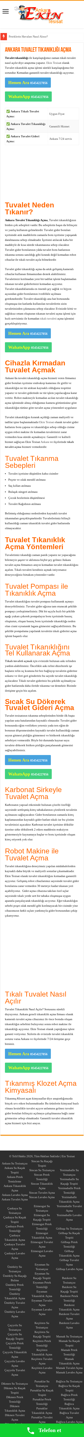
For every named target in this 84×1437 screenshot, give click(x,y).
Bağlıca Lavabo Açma (69, 1422)
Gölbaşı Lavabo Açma (69, 1269)
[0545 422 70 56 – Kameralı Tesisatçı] (42, 13)
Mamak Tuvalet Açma (69, 1368)
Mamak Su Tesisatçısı (69, 1336)
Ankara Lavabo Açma (15, 1195)
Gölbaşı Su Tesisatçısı (69, 1228)
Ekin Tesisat (46, 422)
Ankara (13, 36)
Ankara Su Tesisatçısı (15, 1163)
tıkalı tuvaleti (48, 318)
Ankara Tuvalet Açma (15, 1199)
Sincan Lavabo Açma (42, 1197)
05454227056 (27, 82)
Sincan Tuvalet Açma (42, 1192)
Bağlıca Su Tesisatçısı (69, 1381)
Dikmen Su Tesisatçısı (14, 1383)
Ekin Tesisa (53, 62)
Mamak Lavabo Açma (69, 1372)
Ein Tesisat (68, 1156)
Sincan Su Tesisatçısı (42, 1170)
